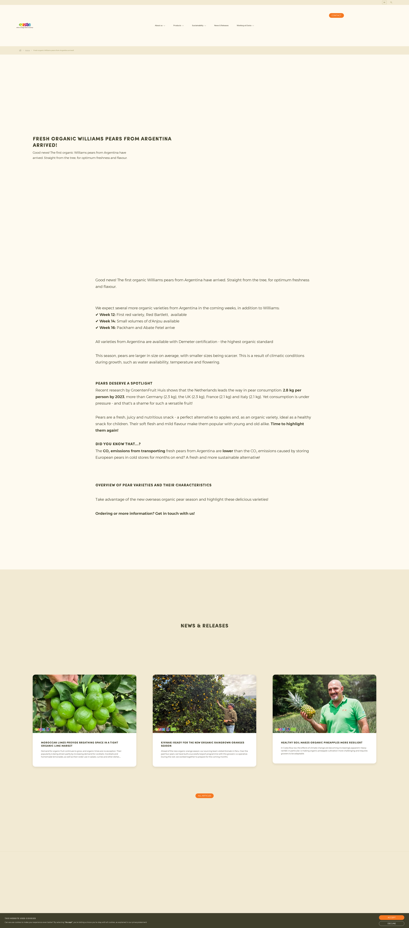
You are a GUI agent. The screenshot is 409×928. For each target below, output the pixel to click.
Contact (336, 15)
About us (159, 26)
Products (177, 26)
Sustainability (197, 26)
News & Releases (221, 26)
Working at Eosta (244, 26)
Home (27, 50)
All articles (204, 796)
